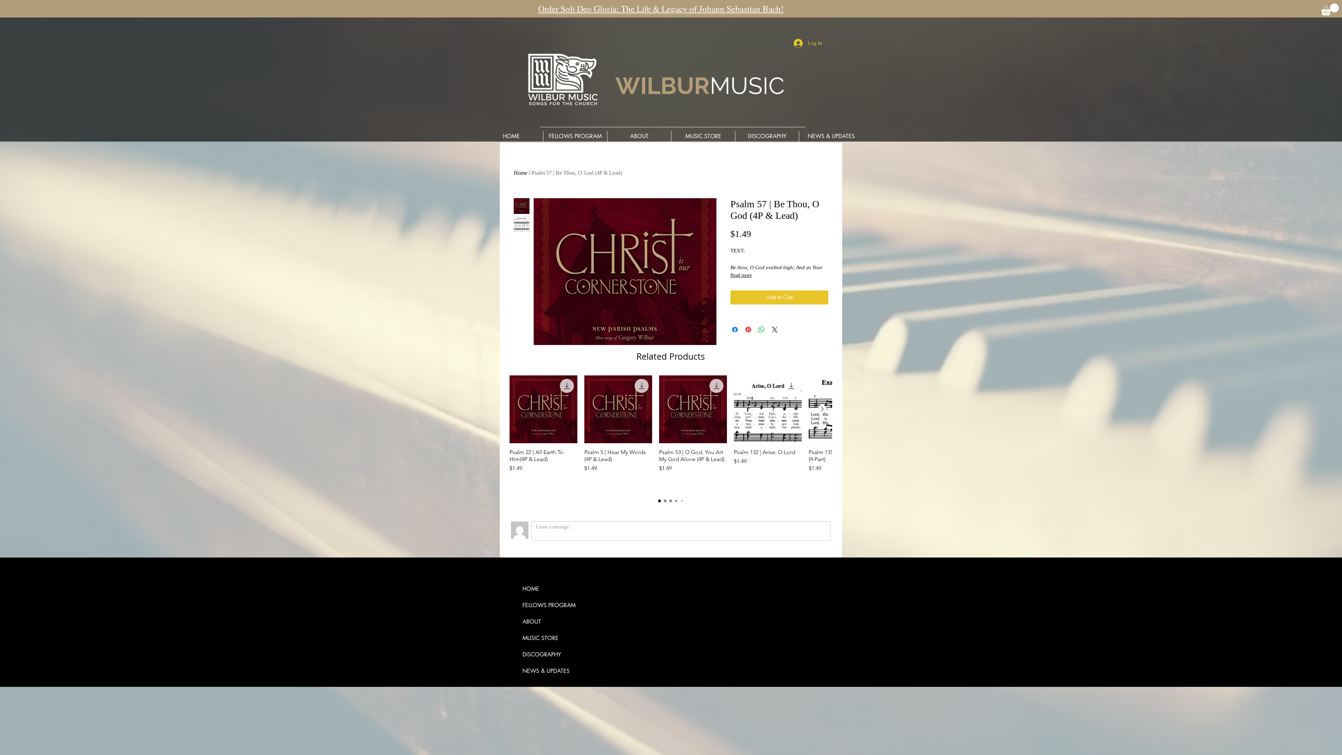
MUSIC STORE (540, 638)
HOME (530, 588)
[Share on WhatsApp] (761, 329)
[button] (1330, 9)
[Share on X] (775, 329)
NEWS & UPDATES (546, 671)
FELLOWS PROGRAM (549, 605)
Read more (741, 275)
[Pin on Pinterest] (748, 329)
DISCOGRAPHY (541, 654)
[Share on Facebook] (735, 329)
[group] (670, 433)
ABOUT (531, 621)
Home (520, 173)
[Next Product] (822, 409)
